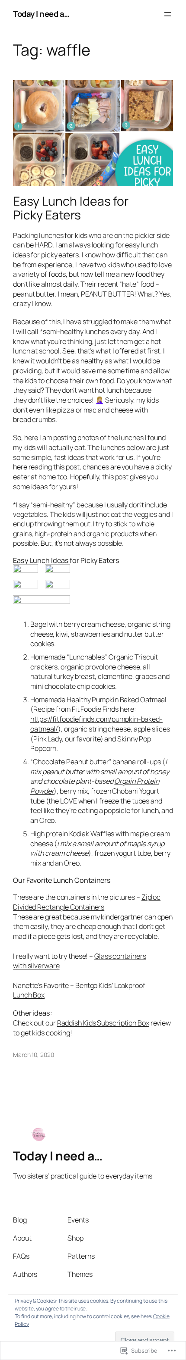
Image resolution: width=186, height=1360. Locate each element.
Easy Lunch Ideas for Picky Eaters (70, 208)
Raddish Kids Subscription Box (103, 1023)
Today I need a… (41, 13)
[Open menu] (168, 14)
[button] (25, 568)
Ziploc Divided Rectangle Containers (86, 902)
